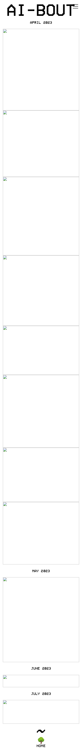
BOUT (55, 9)
